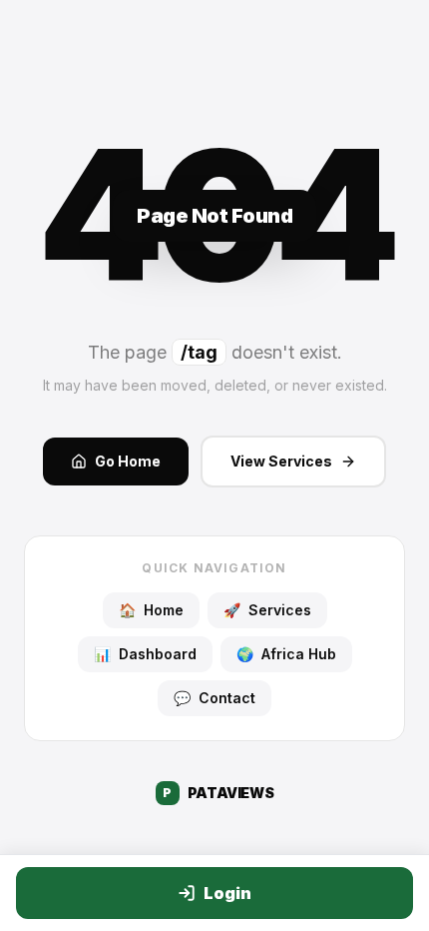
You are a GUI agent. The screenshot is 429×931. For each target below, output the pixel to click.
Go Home (128, 461)
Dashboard (145, 653)
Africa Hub (286, 653)
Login (227, 893)
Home (151, 609)
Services (267, 609)
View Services (281, 461)
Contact (214, 697)
